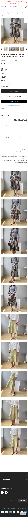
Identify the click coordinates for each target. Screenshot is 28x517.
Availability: (3, 60)
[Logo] (14, 7)
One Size (3, 76)
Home (2, 10)
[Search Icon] (6, 6)
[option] (14, 31)
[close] (26, 2)
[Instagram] (2, 492)
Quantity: (3, 80)
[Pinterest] (6, 492)
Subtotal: (3, 86)
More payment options (14, 105)
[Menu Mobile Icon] (2, 7)
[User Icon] (21, 6)
